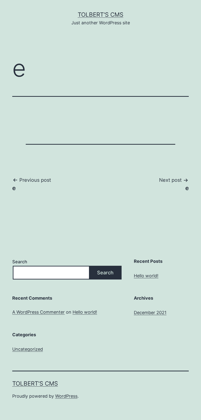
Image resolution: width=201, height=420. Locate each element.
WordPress (66, 396)
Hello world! (146, 275)
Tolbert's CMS (100, 14)
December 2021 (150, 312)
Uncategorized (27, 349)
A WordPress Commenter (38, 312)
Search (19, 261)
